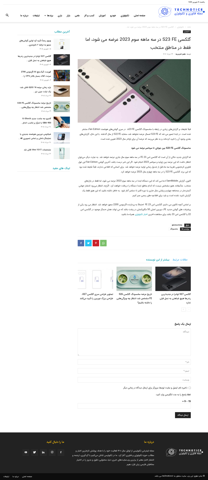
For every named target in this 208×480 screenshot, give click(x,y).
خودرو (113, 15)
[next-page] (184, 310)
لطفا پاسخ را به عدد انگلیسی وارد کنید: (173, 394)
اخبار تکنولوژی (141, 214)
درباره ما (24, 15)
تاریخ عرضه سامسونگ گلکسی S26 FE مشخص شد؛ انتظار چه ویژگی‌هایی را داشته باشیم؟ (134, 298)
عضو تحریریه (181, 54)
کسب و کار (89, 15)
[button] (7, 16)
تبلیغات (36, 15)
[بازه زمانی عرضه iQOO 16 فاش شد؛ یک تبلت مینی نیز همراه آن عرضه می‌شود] (62, 91)
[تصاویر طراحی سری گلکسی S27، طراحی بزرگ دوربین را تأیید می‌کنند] (95, 279)
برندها (50, 15)
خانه (189, 27)
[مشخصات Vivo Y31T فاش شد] (62, 153)
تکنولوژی (125, 15)
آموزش (102, 15)
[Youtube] (26, 452)
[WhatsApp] (103, 243)
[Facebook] (81, 243)
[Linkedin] (43, 452)
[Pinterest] (96, 243)
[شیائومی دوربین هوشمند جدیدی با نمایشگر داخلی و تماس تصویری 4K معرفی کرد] (62, 138)
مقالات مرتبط (180, 260)
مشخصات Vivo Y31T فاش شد (37, 150)
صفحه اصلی (139, 15)
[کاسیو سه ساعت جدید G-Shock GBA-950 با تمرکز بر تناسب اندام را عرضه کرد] (62, 122)
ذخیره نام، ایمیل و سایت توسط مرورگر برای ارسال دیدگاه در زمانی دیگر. (155, 388)
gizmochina (177, 225)
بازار (68, 15)
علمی (77, 15)
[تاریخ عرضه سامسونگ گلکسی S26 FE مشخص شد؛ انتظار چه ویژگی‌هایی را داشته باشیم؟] (134, 279)
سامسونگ (174, 229)
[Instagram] (52, 452)
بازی (60, 15)
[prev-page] (189, 310)
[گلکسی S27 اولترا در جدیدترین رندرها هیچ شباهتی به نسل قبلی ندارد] (173, 279)
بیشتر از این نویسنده (157, 260)
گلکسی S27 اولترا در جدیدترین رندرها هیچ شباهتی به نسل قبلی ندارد (175, 298)
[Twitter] (88, 243)
